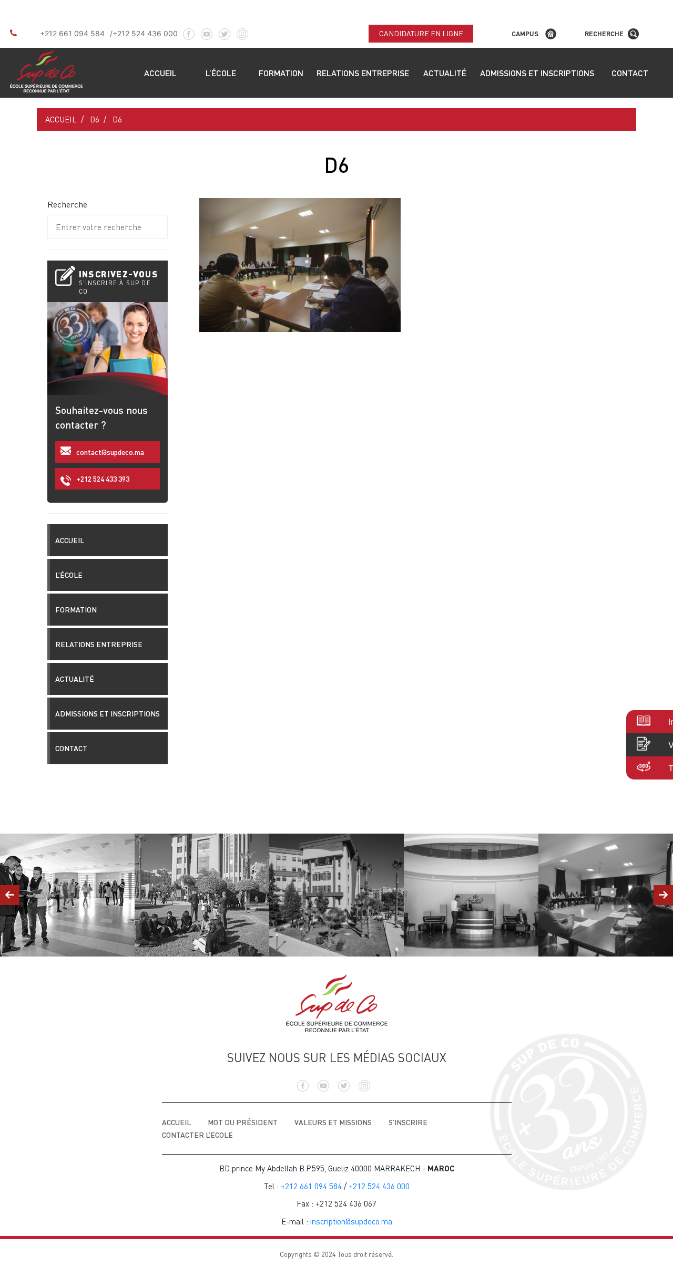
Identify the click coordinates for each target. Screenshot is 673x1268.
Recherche (604, 33)
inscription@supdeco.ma (351, 1221)
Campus (525, 33)
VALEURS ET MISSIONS (333, 1122)
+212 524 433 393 (102, 478)
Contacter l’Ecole (197, 1134)
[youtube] (206, 30)
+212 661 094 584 (72, 33)
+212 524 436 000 (145, 33)
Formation (281, 73)
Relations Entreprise (363, 73)
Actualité (444, 73)
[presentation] (9, 895)
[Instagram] (242, 30)
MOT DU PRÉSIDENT (243, 1122)
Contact (629, 73)
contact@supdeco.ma (110, 452)
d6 (94, 119)
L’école (221, 73)
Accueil (160, 73)
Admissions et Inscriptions (537, 73)
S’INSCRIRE (408, 1122)
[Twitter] (224, 30)
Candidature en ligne (421, 33)
